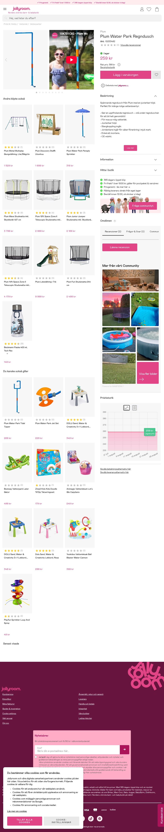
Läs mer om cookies (17, 811)
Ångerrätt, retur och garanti (91, 694)
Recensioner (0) (113, 231)
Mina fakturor (8, 704)
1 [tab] (36, 92)
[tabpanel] (25, 59)
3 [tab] (43, 92)
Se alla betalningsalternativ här (115, 468)
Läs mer (130, 148)
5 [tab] (49, 92)
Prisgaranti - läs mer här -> (117, 186)
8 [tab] (59, 92)
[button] (5, 9)
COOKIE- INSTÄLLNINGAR (61, 821)
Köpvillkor (6, 699)
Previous (6, 59)
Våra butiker (84, 713)
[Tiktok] (91, 818)
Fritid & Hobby (10, 24)
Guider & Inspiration (11, 708)
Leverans (83, 699)
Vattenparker (35, 24)
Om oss (5, 723)
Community (155, 231)
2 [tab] (39, 92)
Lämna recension (120, 247)
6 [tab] (52, 92)
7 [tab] (55, 92)
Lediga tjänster (85, 718)
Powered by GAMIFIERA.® (112, 386)
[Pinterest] (99, 818)
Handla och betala (86, 704)
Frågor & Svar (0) (135, 231)
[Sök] (6, 18)
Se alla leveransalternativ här (114, 472)
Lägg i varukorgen (125, 75)
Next (91, 59)
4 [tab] (46, 92)
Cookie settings (9, 713)
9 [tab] (62, 92)
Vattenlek (23, 24)
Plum (103, 31)
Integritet (83, 708)
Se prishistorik (107, 67)
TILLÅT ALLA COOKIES (25, 821)
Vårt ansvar (7, 718)
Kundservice (7, 694)
